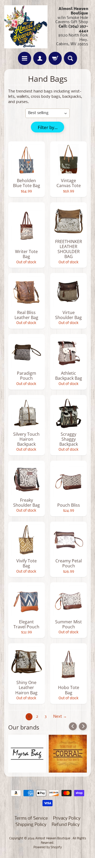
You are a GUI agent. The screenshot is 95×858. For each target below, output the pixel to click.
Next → (60, 717)
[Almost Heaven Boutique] (26, 26)
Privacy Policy (66, 818)
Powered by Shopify (48, 847)
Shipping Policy (31, 824)
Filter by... (48, 127)
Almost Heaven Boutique (53, 838)
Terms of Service (31, 818)
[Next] (83, 726)
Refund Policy (66, 824)
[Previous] (73, 726)
